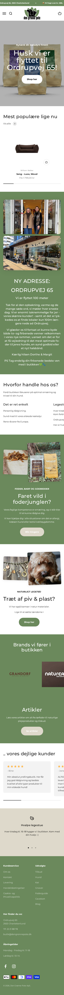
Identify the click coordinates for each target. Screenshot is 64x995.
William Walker (27, 170)
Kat (37, 882)
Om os (6, 871)
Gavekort (40, 898)
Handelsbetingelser (14, 888)
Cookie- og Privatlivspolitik (11, 895)
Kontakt (7, 877)
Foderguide (41, 893)
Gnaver (39, 888)
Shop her (32, 79)
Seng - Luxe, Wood (26, 174)
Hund (38, 877)
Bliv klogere (32, 532)
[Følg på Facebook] (5, 966)
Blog (37, 904)
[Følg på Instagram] (14, 966)
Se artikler (32, 731)
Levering (8, 882)
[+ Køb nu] (46, 162)
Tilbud (38, 871)
